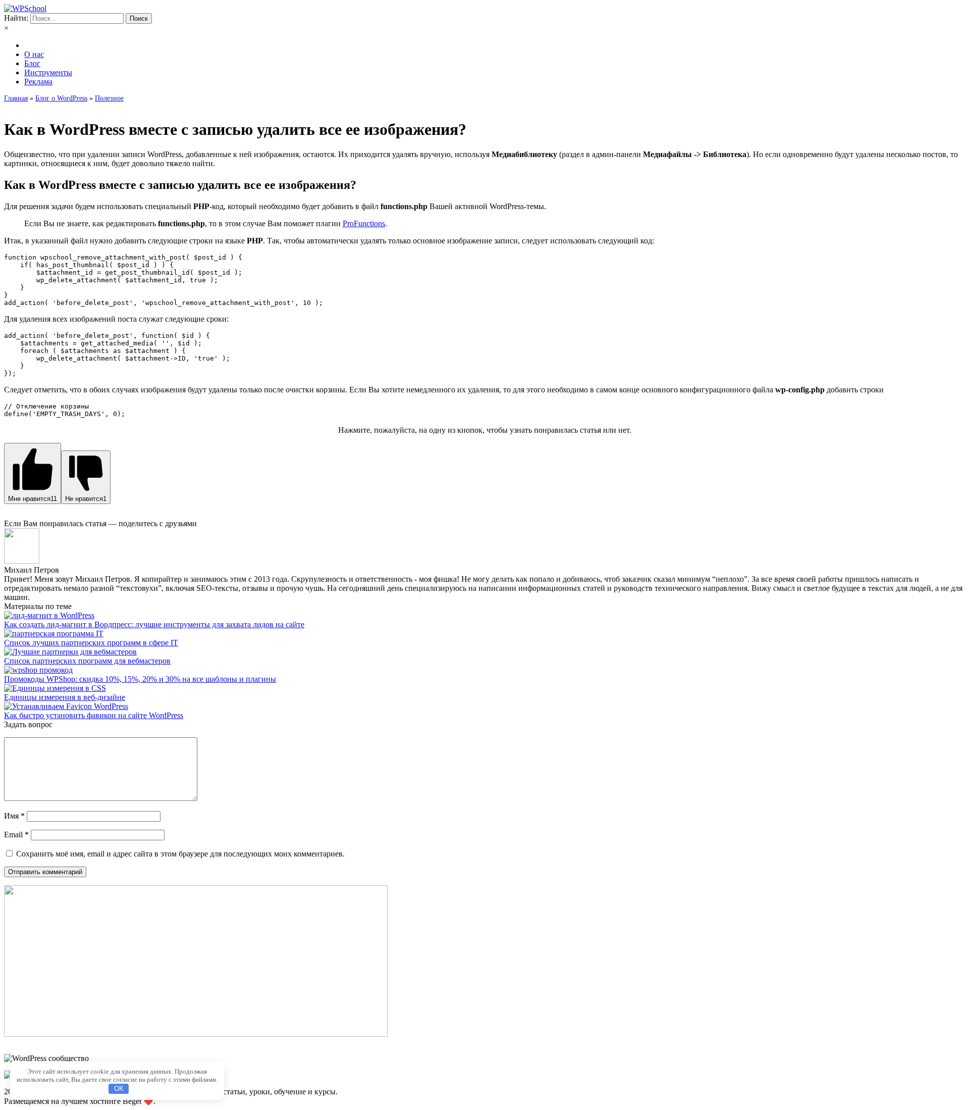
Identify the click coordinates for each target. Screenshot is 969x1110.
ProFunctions (364, 223)
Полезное (109, 98)
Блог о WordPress (61, 98)
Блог (32, 63)
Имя (14, 816)
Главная (16, 98)
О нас (34, 54)
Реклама (38, 81)
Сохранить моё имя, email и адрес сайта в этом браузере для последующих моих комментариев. (180, 853)
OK (119, 1088)
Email (16, 834)
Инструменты (48, 72)
